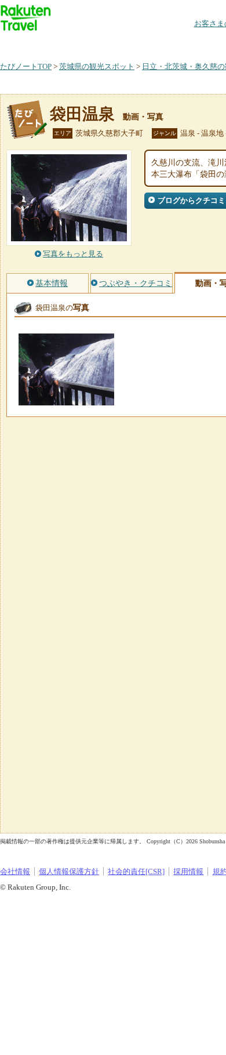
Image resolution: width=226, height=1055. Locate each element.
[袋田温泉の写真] (66, 400)
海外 (88, 43)
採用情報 (188, 871)
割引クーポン (183, 43)
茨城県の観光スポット (96, 66)
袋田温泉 (82, 114)
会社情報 (15, 871)
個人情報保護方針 (69, 871)
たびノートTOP (26, 66)
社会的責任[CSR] (136, 871)
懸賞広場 (135, 43)
